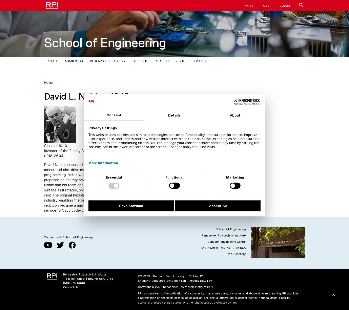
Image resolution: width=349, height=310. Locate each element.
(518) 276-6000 (74, 283)
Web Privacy (175, 276)
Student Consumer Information (162, 281)
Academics (74, 61)
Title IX (196, 276)
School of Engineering (105, 42)
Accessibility (200, 281)
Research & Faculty (107, 61)
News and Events (170, 61)
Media (157, 276)
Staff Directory (236, 254)
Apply (249, 5)
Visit (266, 5)
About (53, 61)
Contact (200, 61)
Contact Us (70, 287)
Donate (285, 5)
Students (140, 61)
